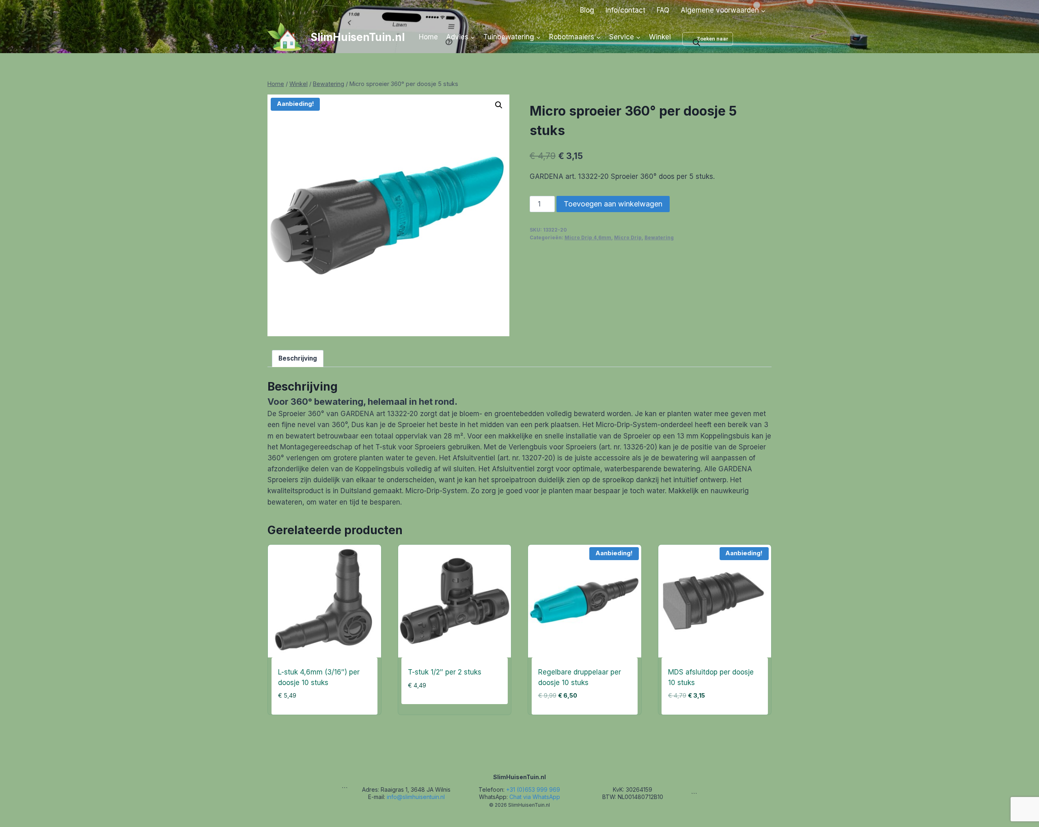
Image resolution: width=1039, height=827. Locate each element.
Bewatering (659, 237)
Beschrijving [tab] (297, 358)
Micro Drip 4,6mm (588, 237)
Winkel (660, 37)
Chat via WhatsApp (534, 796)
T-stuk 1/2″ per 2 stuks (444, 672)
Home (428, 37)
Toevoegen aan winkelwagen (613, 204)
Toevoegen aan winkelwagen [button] (450, 712)
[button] (498, 105)
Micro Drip (628, 237)
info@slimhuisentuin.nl (416, 796)
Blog (587, 10)
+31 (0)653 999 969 (533, 789)
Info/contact (625, 10)
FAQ (663, 10)
